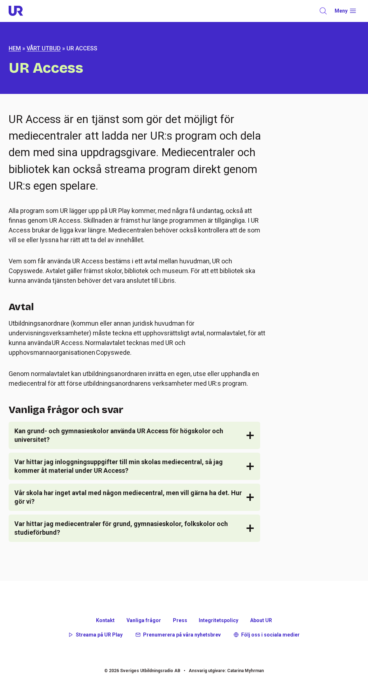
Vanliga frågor (143, 620)
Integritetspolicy (218, 620)
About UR (261, 620)
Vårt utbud (44, 48)
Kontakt (105, 620)
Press (180, 620)
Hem (15, 48)
